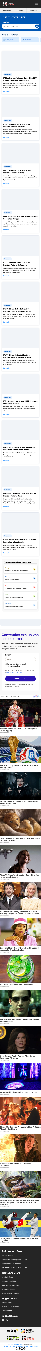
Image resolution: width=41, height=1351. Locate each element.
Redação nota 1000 (9, 1281)
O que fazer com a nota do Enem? (14, 1268)
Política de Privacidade (14, 672)
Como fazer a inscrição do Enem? (14, 1260)
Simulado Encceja (8, 1289)
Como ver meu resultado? (11, 1264)
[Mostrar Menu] (36, 3)
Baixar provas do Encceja (11, 1293)
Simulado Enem (7, 1277)
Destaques (7, 74)
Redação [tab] (33, 10)
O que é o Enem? (8, 1256)
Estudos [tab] (20, 10)
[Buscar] (37, 26)
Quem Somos (7, 1303)
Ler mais (6, 91)
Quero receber (20, 679)
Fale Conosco (7, 1311)
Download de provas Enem (11, 1285)
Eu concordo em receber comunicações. (17, 665)
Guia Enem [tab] (7, 10)
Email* (8, 655)
